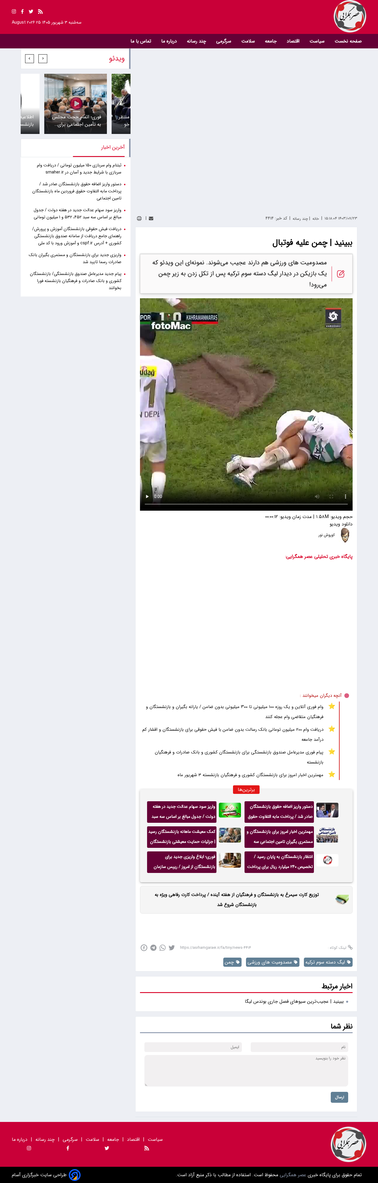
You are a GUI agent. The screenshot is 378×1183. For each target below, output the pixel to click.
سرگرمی (224, 41)
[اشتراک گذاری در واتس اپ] (162, 947)
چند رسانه (197, 41)
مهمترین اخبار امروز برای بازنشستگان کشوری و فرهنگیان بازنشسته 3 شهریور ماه (250, 775)
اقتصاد (294, 41)
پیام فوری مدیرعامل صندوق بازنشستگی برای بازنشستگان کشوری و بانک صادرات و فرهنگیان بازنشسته (239, 757)
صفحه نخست (348, 41)
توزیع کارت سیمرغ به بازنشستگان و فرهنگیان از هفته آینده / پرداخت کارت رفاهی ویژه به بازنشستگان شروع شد (237, 899)
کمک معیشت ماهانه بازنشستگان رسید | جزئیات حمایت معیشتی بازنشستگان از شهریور (181, 838)
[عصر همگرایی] (277, 16)
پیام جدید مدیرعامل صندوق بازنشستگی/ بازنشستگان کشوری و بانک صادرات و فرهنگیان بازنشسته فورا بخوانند (75, 281)
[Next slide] (29, 58)
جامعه (271, 41)
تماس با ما (142, 41)
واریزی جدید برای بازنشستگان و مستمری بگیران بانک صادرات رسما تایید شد (75, 259)
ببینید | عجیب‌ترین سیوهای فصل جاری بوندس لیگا (294, 1001)
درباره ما (169, 41)
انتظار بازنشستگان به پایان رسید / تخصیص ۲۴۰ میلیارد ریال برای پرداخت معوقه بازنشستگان (280, 863)
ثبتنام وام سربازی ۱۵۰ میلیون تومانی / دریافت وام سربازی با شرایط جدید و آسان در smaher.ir (79, 169)
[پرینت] (139, 218)
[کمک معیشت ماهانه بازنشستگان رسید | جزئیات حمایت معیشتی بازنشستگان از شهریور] (230, 837)
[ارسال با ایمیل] (151, 218)
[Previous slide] (42, 58)
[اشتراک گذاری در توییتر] (172, 948)
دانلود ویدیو (341, 524)
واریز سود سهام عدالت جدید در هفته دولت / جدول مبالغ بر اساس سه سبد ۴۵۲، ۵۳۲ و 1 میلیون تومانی (183, 813)
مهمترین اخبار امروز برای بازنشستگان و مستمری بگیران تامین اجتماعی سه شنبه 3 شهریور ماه (280, 838)
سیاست (317, 41)
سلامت (248, 41)
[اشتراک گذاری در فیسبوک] (144, 948)
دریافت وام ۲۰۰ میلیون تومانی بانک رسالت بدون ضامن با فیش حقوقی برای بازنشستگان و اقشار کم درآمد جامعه (232, 734)
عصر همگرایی (292, 1175)
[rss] (40, 12)
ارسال (339, 1097)
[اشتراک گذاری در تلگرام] (153, 948)
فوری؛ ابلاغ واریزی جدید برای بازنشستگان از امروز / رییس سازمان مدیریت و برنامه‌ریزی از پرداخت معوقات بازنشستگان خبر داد (184, 863)
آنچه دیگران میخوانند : (321, 695)
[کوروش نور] (345, 535)
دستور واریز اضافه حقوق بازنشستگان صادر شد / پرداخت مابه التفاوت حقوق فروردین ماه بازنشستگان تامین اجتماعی (280, 813)
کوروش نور (327, 535)
